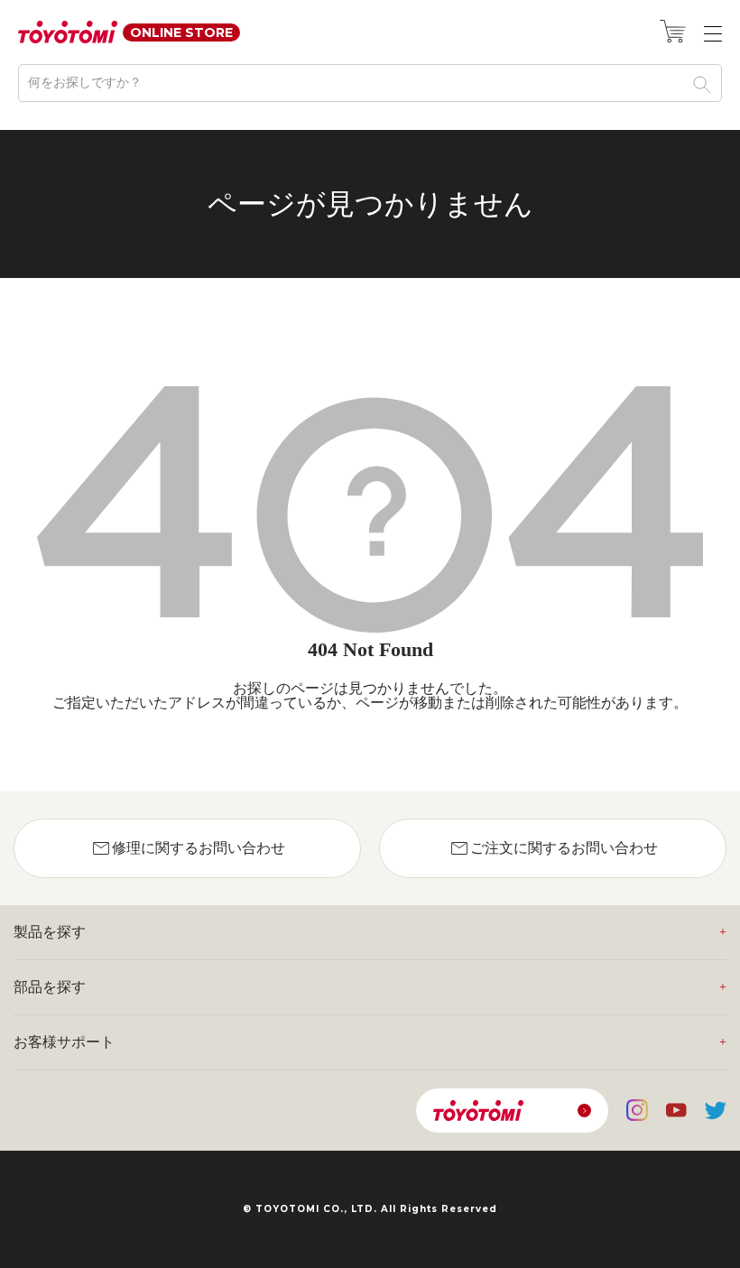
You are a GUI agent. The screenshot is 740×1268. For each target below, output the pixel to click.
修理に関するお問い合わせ (187, 848)
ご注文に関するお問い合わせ (553, 848)
